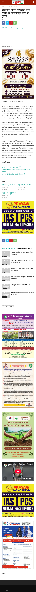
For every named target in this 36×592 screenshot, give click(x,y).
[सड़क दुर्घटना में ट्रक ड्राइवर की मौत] (6, 287)
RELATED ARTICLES (8, 248)
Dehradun (4, 264)
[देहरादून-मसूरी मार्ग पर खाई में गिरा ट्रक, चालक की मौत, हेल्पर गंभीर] (6, 262)
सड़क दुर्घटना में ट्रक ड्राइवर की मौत (20, 285)
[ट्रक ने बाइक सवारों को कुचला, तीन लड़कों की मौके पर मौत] (6, 278)
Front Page (4, 256)
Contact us (21, 587)
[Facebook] (3, 23)
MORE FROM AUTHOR (24, 248)
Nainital (15, 6)
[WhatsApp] (15, 23)
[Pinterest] (11, 23)
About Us (15, 587)
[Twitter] (7, 23)
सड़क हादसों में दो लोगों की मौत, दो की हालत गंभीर (13, 174)
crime (3, 272)
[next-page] (5, 301)
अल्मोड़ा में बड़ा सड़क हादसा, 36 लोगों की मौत (12, 167)
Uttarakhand (9, 6)
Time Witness (6, 19)
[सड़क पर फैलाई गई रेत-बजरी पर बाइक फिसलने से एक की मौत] (6, 254)
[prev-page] (3, 301)
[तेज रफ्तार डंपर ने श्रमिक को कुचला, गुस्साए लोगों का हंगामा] (6, 270)
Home (3, 6)
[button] (3, 2)
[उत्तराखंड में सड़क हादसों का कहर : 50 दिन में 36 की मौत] (6, 295)
